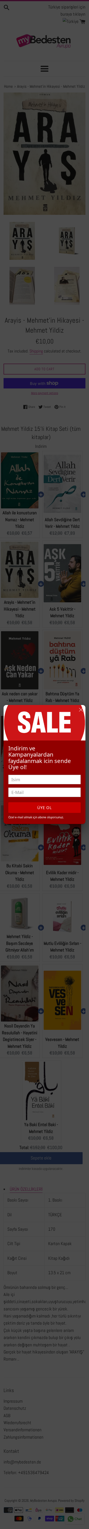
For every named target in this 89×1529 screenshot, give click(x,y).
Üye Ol (44, 807)
